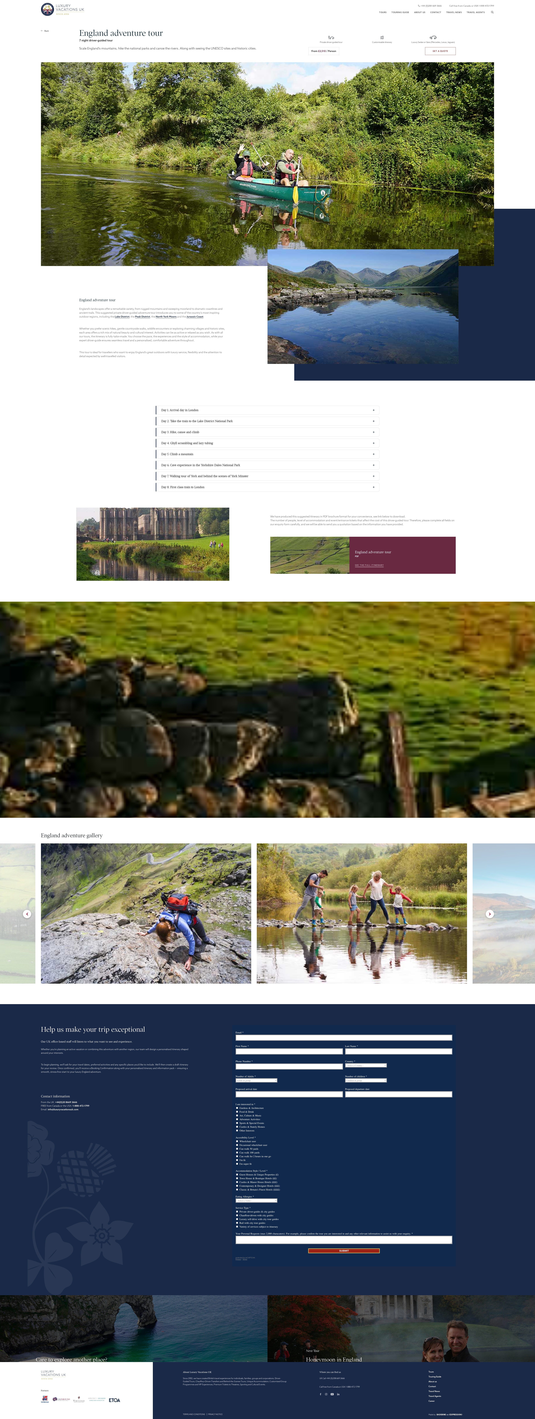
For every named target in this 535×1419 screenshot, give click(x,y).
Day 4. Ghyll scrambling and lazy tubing (187, 443)
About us (419, 12)
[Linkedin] (338, 1394)
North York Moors (166, 316)
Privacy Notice (215, 1414)
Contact (435, 12)
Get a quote (440, 51)
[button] (267, 165)
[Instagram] (327, 1394)
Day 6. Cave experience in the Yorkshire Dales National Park (200, 465)
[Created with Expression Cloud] (455, 1414)
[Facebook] (321, 1394)
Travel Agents (476, 12)
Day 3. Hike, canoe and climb (180, 432)
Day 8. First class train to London (182, 487)
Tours (383, 12)
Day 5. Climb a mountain (177, 454)
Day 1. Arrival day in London (179, 410)
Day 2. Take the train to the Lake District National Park (197, 421)
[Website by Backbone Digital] (441, 1414)
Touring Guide (400, 12)
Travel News (454, 12)
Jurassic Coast (195, 316)
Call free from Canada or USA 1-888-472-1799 (471, 5)
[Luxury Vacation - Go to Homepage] (62, 9)
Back (46, 31)
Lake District (122, 316)
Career (432, 1401)
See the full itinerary (369, 565)
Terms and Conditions (194, 1414)
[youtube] (334, 1394)
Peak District (142, 316)
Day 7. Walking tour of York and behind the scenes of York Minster (204, 476)
